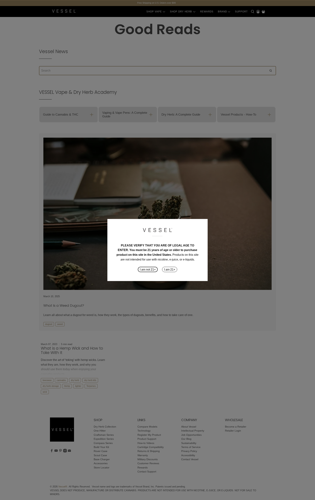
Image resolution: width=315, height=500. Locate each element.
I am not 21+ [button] (148, 269)
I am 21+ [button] (169, 269)
